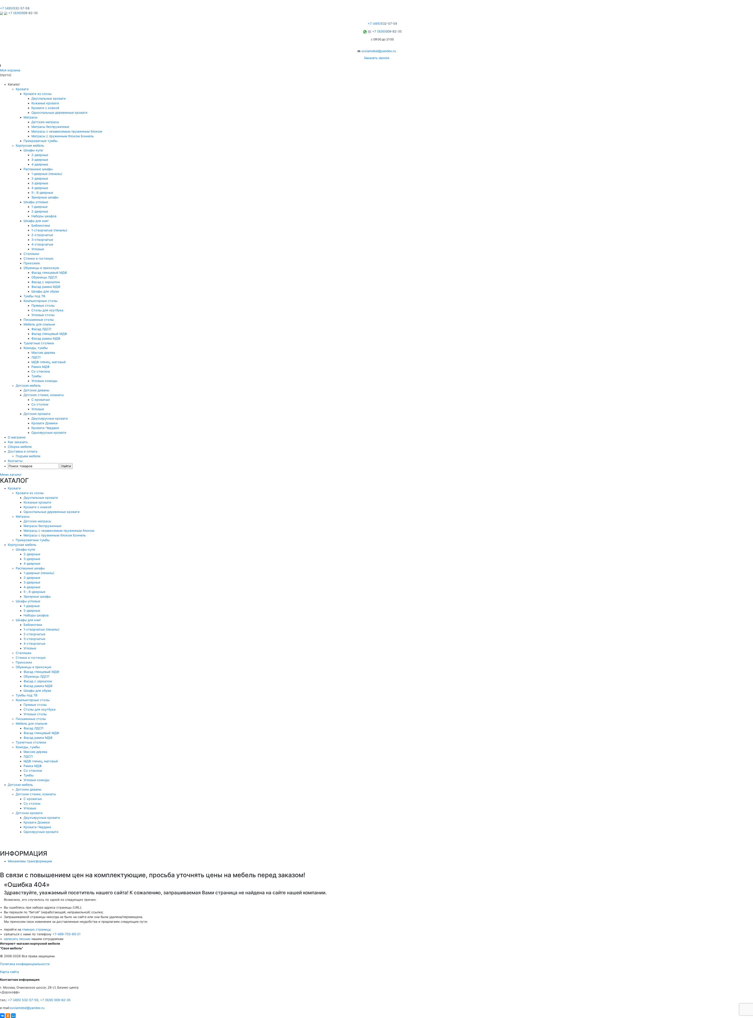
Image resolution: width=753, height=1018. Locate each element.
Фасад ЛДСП (41, 329)
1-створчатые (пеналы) (49, 230)
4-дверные (39, 164)
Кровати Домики (44, 423)
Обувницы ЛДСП (44, 277)
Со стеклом (40, 371)
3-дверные (39, 160)
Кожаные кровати (45, 103)
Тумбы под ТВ (34, 296)
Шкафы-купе (33, 150)
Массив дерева (43, 352)
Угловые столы (43, 315)
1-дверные (39, 207)
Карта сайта (9, 972)
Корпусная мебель (30, 145)
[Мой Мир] (13, 1015)
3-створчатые (42, 240)
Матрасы (30, 117)
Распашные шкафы (38, 169)
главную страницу (36, 929)
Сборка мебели (20, 447)
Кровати (22, 89)
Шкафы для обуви (45, 291)
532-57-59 (23, 1000)
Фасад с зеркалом (45, 282)
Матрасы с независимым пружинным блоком (66, 131)
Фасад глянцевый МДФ (49, 272)
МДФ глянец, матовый (48, 362)
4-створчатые (42, 244)
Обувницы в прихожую (41, 268)
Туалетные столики (39, 343)
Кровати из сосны (38, 94)
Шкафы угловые (36, 202)
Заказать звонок (376, 58)
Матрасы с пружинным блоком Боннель (62, 136)
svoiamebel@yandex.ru (378, 51)
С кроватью (40, 400)
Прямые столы (43, 305)
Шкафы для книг (36, 221)
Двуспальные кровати (48, 98)
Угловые (37, 249)
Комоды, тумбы (36, 348)
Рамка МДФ (40, 367)
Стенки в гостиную (39, 258)
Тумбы (36, 376)
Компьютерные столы (40, 301)
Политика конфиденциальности (25, 964)
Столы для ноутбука (47, 310)
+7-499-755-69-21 (66, 934)
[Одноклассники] (7, 1015)
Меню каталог (11, 474)
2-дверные (39, 155)
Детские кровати (37, 414)
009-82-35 (55, 1000)
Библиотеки (40, 225)
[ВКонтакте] (2, 1015)
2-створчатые (42, 235)
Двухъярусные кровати (49, 418)
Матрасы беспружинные (50, 127)
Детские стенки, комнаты (44, 395)
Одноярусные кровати (48, 432)
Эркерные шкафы (44, 197)
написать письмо (17, 939)
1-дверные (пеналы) (46, 174)
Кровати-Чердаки (45, 428)
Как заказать (18, 442)
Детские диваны (36, 390)
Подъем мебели (28, 456)
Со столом (39, 404)
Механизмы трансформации (30, 861)
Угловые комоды (44, 381)
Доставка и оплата (22, 451)
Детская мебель (28, 385)
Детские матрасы (45, 122)
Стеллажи (31, 254)
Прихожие (32, 263)
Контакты (15, 461)
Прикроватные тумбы (40, 141)
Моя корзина (10, 70)
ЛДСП (36, 357)
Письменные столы (39, 320)
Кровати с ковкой (45, 108)
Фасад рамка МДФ (45, 287)
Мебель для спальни (39, 324)
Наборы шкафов (43, 216)
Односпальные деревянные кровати (59, 113)
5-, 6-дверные (42, 193)
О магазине (16, 437)
